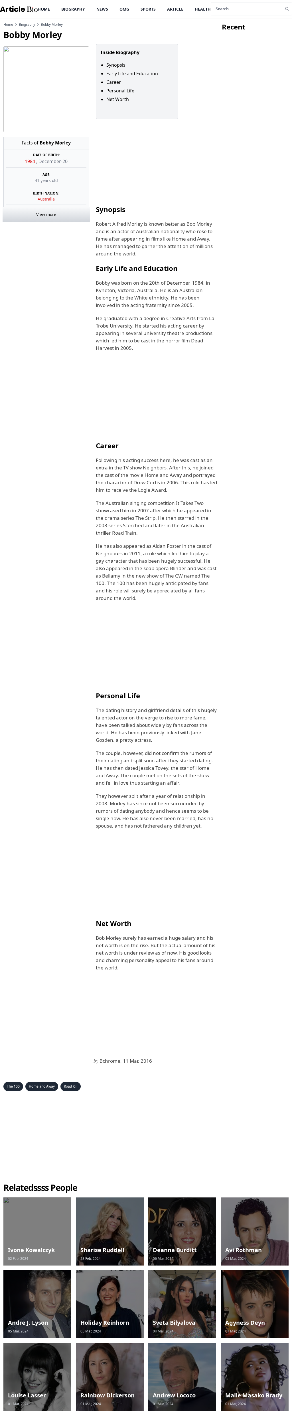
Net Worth (117, 99)
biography (27, 24)
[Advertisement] (155, 161)
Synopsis (115, 65)
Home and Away (42, 1086)
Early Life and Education (132, 73)
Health (203, 9)
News (102, 9)
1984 (30, 161)
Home (44, 9)
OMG (124, 9)
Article (175, 9)
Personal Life (120, 91)
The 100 (13, 1086)
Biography (73, 9)
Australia (46, 199)
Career (113, 82)
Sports (148, 9)
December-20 (53, 161)
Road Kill (70, 1086)
